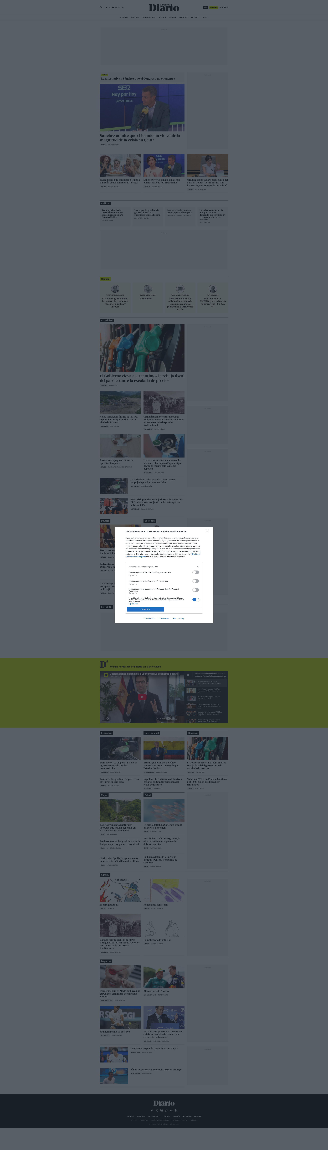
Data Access (164, 618)
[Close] (208, 531)
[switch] (195, 572)
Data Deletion (149, 618)
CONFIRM (145, 609)
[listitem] (164, 566)
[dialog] (164, 575)
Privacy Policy (178, 618)
